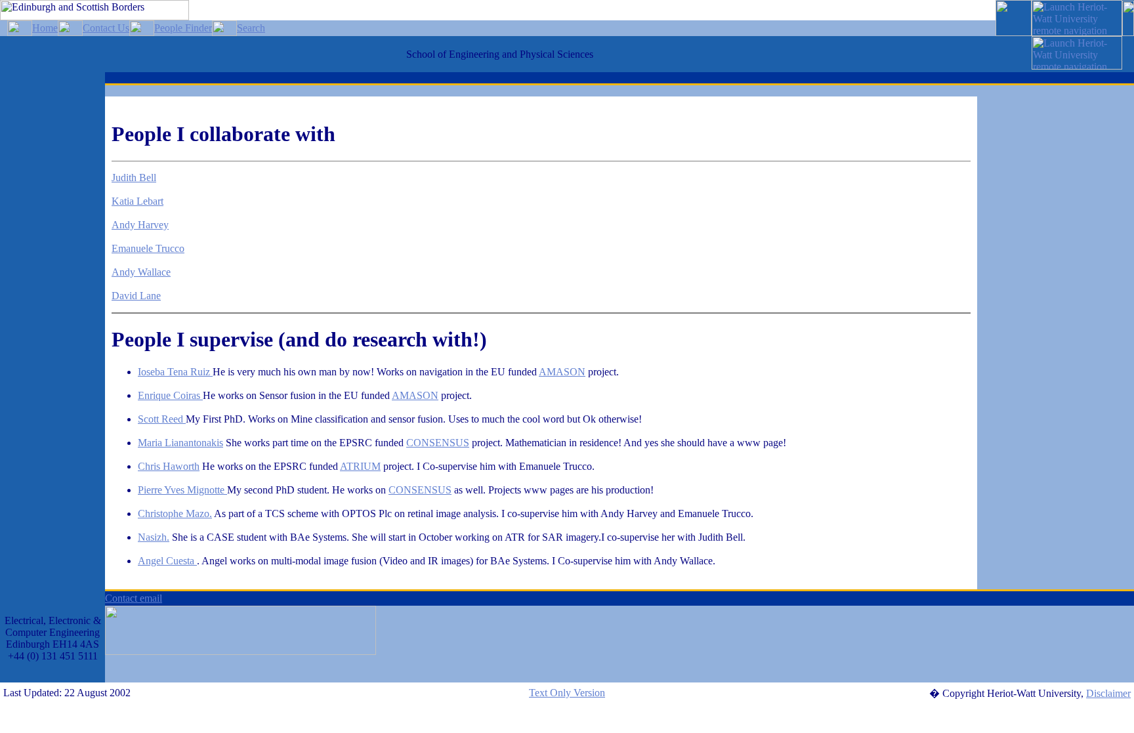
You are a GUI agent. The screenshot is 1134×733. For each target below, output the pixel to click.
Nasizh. (153, 537)
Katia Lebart (137, 201)
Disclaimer (1108, 693)
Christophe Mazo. (175, 513)
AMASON (562, 371)
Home (45, 27)
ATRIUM (360, 466)
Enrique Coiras (170, 395)
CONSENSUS (437, 442)
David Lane (136, 295)
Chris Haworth (169, 466)
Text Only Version (567, 692)
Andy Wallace (141, 272)
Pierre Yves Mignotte (182, 489)
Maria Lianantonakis (180, 442)
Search (251, 27)
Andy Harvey (140, 224)
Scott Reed (162, 419)
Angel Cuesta (167, 560)
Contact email (133, 598)
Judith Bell (134, 177)
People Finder (183, 27)
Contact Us (106, 27)
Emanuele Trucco (148, 248)
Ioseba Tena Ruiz (175, 371)
